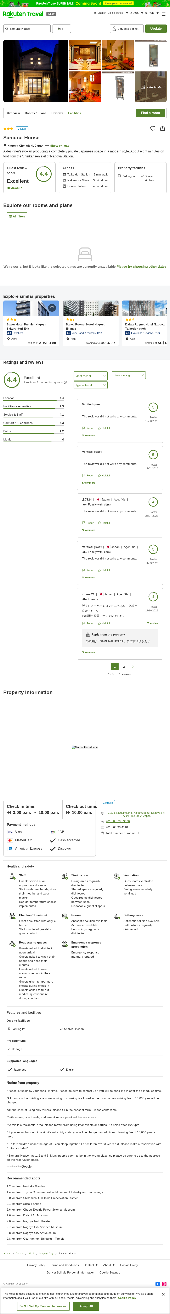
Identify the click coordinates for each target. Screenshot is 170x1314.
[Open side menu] (163, 14)
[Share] (162, 128)
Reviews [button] (57, 113)
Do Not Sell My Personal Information (43, 1306)
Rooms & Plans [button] (35, 113)
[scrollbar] (85, 326)
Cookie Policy (127, 1297)
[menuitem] (112, 13)
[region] (85, 1301)
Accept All (86, 1306)
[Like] (153, 128)
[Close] (163, 1294)
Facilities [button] (74, 113)
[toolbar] (80, 29)
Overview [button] (13, 113)
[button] (23, 14)
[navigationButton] (105, 666)
